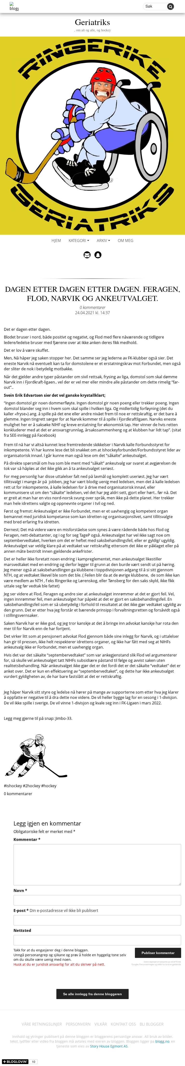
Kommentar (26, 839)
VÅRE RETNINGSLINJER (42, 1024)
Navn (20, 890)
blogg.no (162, 1041)
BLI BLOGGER (152, 1024)
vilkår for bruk (163, 964)
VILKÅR (100, 1024)
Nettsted (22, 930)
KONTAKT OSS (123, 1024)
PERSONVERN (78, 1024)
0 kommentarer (92, 307)
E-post (55, 910)
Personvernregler (146, 964)
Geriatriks (92, 24)
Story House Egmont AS (109, 1046)
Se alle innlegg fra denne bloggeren (92, 994)
